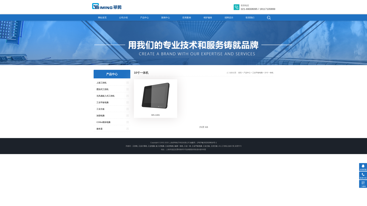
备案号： (193, 143)
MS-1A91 (155, 115)
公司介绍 (123, 17)
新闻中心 (165, 17)
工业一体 (187, 146)
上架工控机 (101, 83)
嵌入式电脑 (160, 146)
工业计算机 (142, 146)
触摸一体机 (179, 146)
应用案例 (186, 17)
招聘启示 (229, 17)
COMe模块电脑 (103, 122)
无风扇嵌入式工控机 (105, 96)
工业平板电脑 (102, 102)
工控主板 (214, 146)
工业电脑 (151, 146)
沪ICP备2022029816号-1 (207, 143)
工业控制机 (169, 146)
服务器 (99, 129)
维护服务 (208, 17)
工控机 (135, 146)
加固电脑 (100, 115)
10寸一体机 (268, 73)
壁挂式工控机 (102, 89)
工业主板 (100, 109)
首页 (240, 73)
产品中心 (144, 17)
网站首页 (102, 17)
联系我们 (250, 17)
